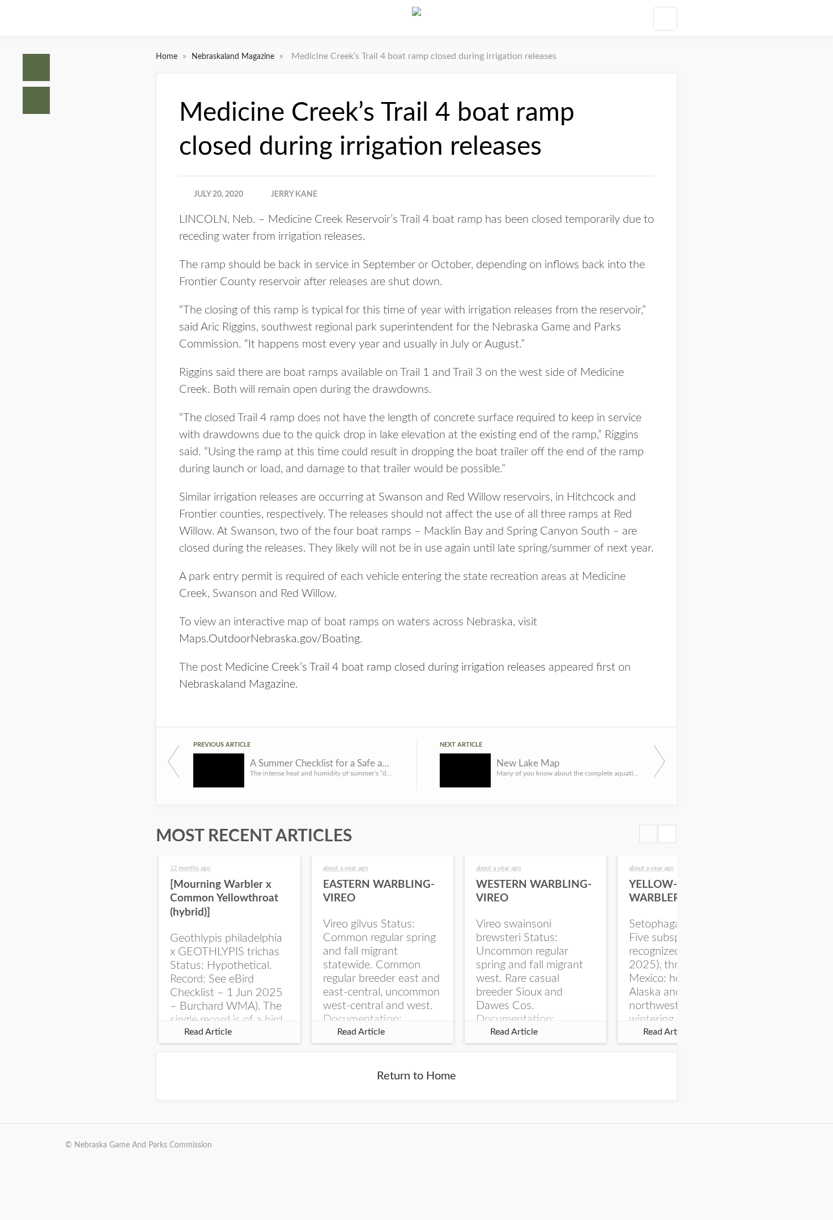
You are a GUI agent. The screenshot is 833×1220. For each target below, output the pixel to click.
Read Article (208, 1031)
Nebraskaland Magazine (234, 57)
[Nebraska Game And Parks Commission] (416, 18)
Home (36, 67)
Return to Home (416, 1076)
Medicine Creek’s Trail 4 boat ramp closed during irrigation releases (385, 667)
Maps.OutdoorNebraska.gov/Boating (269, 639)
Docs (36, 100)
